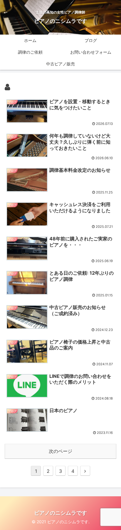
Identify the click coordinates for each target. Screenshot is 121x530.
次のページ (60, 451)
